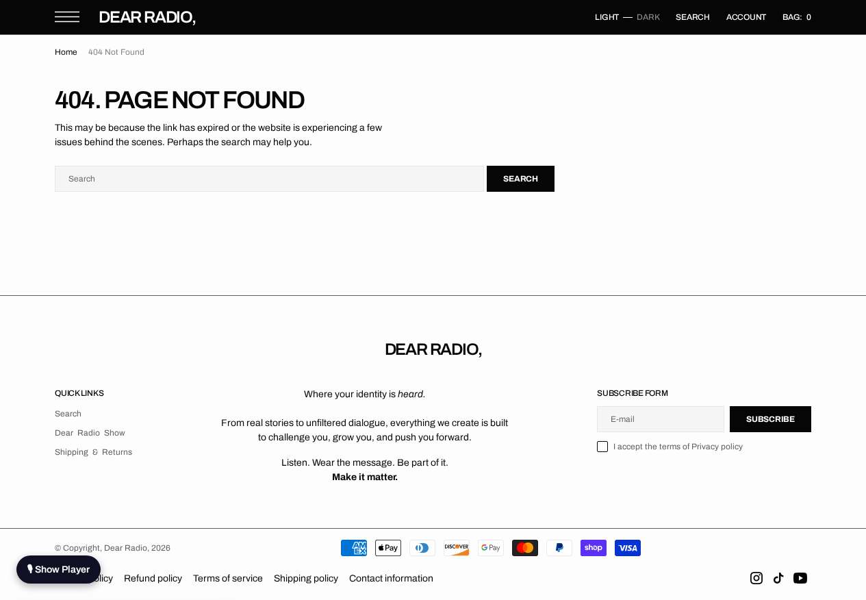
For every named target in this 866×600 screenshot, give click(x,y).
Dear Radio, (126, 548)
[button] (67, 17)
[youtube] (800, 578)
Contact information (391, 578)
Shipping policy (306, 578)
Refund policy (153, 578)
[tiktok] (778, 578)
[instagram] (756, 578)
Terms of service (228, 578)
